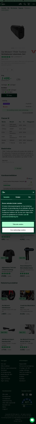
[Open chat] (32, 420)
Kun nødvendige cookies (18, 230)
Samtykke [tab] (6, 197)
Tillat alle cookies (18, 224)
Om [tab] (29, 197)
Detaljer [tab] (18, 197)
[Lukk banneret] (33, 192)
